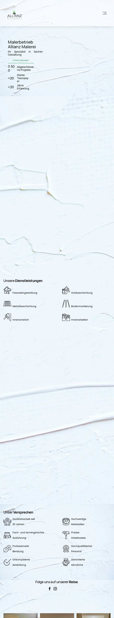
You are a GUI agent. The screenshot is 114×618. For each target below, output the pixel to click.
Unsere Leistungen (21, 60)
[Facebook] (49, 588)
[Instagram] (55, 588)
